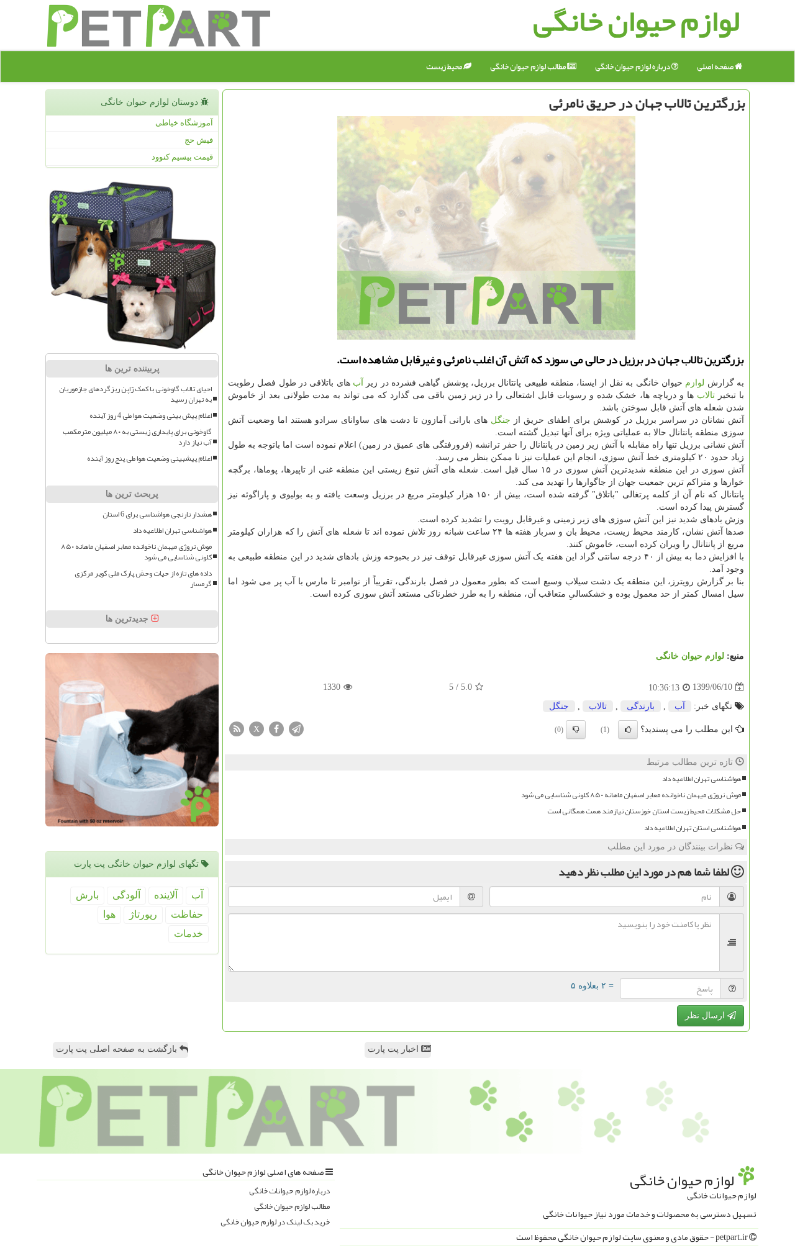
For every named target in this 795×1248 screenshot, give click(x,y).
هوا (109, 914)
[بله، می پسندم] (628, 729)
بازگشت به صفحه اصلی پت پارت (117, 1049)
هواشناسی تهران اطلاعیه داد (701, 779)
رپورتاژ (143, 914)
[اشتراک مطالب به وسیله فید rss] (236, 728)
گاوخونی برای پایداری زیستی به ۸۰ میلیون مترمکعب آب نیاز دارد (137, 437)
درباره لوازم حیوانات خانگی (289, 1191)
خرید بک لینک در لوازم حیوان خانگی (275, 1222)
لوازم (694, 382)
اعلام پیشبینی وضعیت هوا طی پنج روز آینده (149, 458)
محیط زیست (444, 66)
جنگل (501, 420)
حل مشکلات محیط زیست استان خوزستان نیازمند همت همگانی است (644, 811)
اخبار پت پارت (394, 1049)
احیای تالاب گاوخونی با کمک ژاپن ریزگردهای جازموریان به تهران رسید (135, 394)
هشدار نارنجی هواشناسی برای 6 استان (157, 514)
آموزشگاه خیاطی (184, 122)
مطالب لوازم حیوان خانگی (528, 66)
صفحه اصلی (716, 66)
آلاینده (166, 895)
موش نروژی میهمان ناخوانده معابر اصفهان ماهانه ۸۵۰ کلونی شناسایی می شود (631, 795)
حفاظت (187, 914)
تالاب (706, 395)
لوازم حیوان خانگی (690, 656)
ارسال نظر (706, 1015)
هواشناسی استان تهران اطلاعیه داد (692, 828)
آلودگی (126, 895)
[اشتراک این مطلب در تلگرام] (296, 728)
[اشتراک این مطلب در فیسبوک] (276, 728)
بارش (87, 895)
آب (358, 382)
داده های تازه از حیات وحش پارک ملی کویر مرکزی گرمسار (143, 578)
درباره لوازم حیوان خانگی (633, 66)
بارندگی (641, 706)
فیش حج (198, 140)
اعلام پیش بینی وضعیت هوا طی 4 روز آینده (150, 416)
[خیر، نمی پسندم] (576, 729)
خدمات (188, 933)
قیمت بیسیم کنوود (182, 156)
